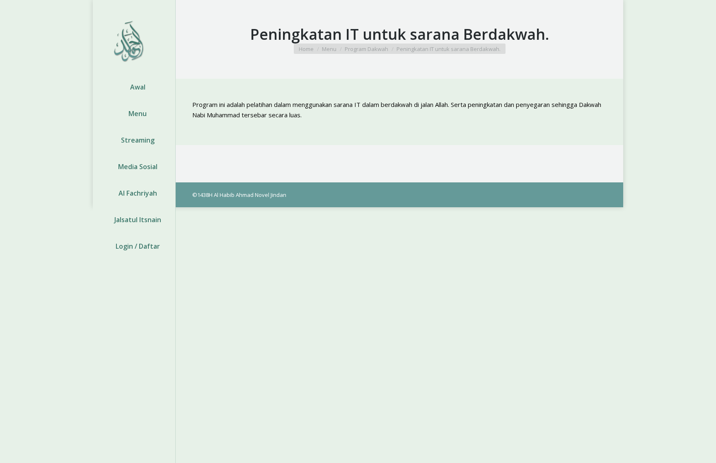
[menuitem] (134, 87)
